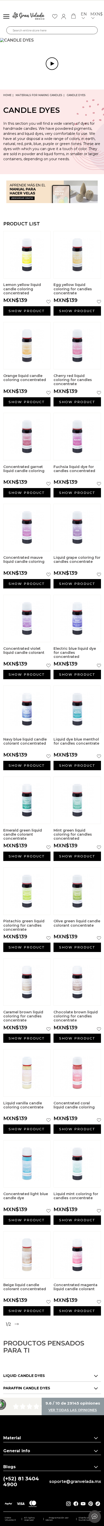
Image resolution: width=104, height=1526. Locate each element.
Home (7, 95)
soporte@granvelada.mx (75, 1481)
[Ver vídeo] (52, 40)
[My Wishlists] (55, 16)
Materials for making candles (39, 95)
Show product (27, 311)
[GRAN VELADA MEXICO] (28, 16)
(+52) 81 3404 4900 (21, 1481)
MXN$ (96, 14)
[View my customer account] (63, 16)
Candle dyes (76, 95)
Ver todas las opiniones (72, 1410)
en (84, 14)
